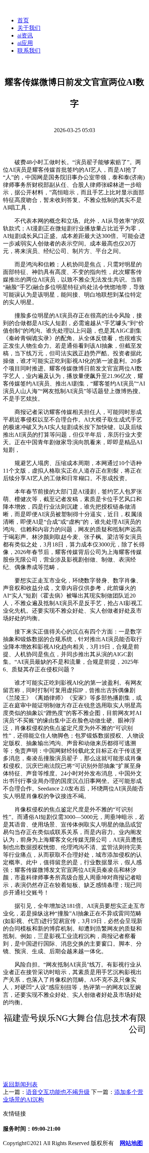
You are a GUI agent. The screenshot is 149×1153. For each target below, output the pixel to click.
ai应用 (25, 43)
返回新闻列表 (20, 1084)
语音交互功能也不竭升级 (58, 1092)
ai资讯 (25, 35)
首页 (23, 20)
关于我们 (29, 28)
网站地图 (131, 1143)
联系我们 (29, 51)
